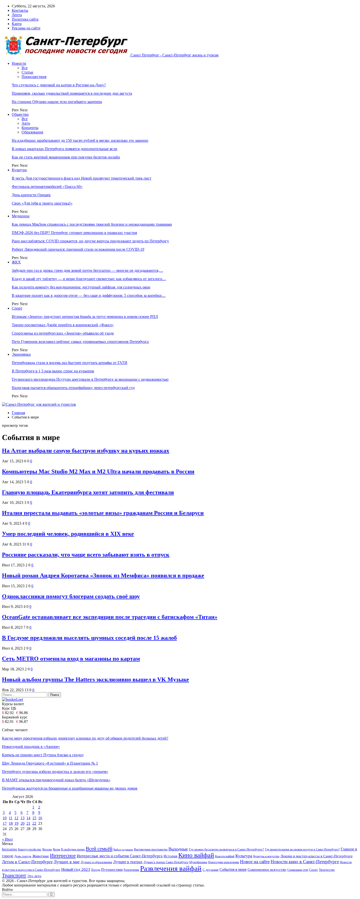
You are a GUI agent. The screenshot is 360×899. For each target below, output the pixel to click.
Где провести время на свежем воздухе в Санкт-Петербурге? (302, 849)
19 (16, 823)
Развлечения (131, 870)
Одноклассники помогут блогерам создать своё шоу (71, 596)
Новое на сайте (255, 861)
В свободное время (73, 849)
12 (16, 818)
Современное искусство (267, 870)
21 (28, 823)
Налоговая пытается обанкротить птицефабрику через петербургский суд (73, 388)
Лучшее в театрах (128, 862)
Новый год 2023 (75, 869)
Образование (32, 132)
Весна (56, 849)
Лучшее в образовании (96, 862)
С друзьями (210, 870)
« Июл (7, 839)
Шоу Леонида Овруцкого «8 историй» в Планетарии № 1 (50, 763)
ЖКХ (16, 262)
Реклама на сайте (26, 28)
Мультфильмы (198, 862)
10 (5, 818)
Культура (19, 170)
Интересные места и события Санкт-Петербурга (120, 855)
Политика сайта (25, 19)
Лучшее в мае (67, 861)
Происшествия (34, 77)
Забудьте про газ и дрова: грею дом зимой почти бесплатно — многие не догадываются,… (87, 270)
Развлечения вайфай (171, 868)
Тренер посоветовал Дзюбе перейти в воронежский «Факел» (63, 325)
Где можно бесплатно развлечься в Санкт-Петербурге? (226, 849)
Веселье (47, 849)
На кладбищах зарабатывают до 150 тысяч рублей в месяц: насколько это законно (80, 140)
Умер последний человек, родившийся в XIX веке (68, 534)
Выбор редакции (123, 849)
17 (5, 823)
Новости (19, 63)
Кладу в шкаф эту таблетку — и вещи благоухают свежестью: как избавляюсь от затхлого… (89, 279)
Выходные (178, 849)
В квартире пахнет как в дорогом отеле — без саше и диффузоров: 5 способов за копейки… (89, 295)
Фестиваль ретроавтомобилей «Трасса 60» (47, 186)
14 (28, 818)
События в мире (233, 869)
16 (40, 818)
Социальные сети (297, 870)
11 (10, 818)
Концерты (30, 128)
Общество (20, 114)
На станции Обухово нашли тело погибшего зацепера (57, 102)
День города (22, 856)
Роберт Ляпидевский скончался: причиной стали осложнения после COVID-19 (78, 249)
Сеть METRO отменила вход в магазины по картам (71, 658)
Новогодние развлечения (223, 862)
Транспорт (14, 875)
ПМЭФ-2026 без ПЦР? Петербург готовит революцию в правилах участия (74, 233)
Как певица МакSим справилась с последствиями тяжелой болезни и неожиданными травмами (92, 224)
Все (25, 68)
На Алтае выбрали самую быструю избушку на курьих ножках (85, 450)
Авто (26, 123)
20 (22, 823)
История (170, 856)
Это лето (34, 876)
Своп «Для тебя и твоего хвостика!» (42, 203)
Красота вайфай (224, 856)
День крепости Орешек (31, 195)
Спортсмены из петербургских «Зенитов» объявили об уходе (63, 333)
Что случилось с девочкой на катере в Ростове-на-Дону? (59, 85)
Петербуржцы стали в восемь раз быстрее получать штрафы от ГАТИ (69, 363)
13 (22, 818)
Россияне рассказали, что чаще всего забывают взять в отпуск (85, 554)
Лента (17, 15)
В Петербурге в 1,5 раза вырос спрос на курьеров (53, 371)
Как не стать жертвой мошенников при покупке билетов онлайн (66, 157)
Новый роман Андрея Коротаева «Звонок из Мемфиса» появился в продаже (103, 575)
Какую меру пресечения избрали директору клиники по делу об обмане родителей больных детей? (85, 738)
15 (34, 818)
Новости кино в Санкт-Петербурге (305, 861)
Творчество (327, 870)
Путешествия (112, 870)
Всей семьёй (99, 848)
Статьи (27, 72)
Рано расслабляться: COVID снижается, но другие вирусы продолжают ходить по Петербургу (90, 241)
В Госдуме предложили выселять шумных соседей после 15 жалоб (89, 638)
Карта (17, 24)
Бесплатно (9, 849)
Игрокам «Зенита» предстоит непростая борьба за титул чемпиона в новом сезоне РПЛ (85, 316)
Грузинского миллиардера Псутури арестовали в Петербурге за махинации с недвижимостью (90, 379)
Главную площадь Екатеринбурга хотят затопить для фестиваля (88, 492)
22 (34, 823)
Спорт (17, 308)
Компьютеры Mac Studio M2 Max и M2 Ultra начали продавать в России (98, 471)
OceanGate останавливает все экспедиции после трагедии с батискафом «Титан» (109, 617)
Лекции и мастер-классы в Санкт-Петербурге (316, 856)
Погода (95, 870)
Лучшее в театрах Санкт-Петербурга (166, 862)
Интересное (63, 856)
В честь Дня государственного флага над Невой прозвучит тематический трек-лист (81, 178)
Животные (40, 856)
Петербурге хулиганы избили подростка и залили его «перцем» (55, 771)
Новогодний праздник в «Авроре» (31, 746)
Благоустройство (29, 849)
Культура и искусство (266, 856)
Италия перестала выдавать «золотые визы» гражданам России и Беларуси (103, 513)
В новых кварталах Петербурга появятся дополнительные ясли (64, 149)
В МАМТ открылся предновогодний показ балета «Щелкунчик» (56, 780)
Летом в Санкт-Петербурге (27, 861)
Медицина (20, 216)
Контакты (20, 10)
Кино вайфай (196, 855)
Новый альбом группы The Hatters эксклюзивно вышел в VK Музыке (95, 679)
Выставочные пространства (151, 849)
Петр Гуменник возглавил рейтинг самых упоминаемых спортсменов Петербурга (80, 341)
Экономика (21, 354)
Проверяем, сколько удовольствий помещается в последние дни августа (72, 93)
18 (11, 823)
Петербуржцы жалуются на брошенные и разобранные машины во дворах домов (69, 788)
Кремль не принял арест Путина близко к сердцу (43, 755)
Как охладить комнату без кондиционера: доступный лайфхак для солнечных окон (81, 287)
